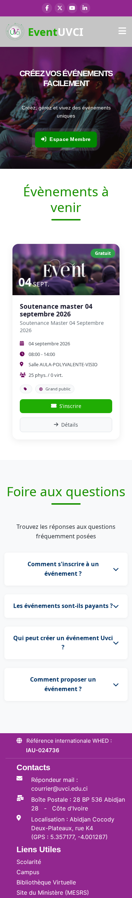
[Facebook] (47, 8)
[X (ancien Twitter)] (60, 8)
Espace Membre (70, 139)
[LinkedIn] (85, 8)
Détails (69, 424)
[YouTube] (72, 8)
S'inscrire (70, 405)
